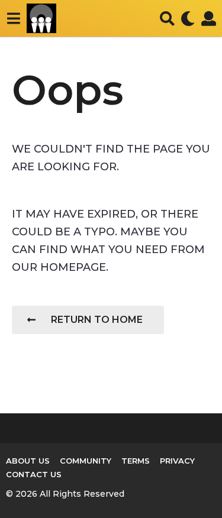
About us (28, 460)
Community (85, 460)
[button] (13, 18)
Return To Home (97, 319)
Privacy (177, 460)
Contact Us (34, 474)
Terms (135, 460)
